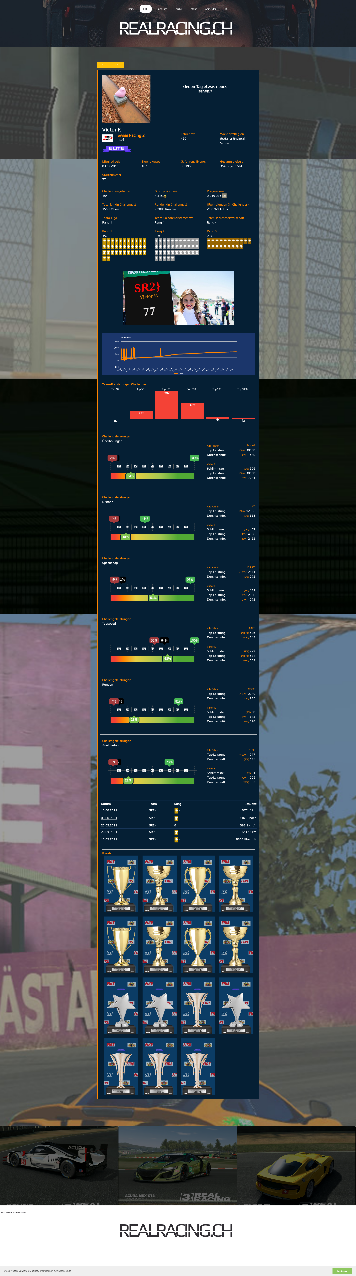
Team (116, 65)
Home (131, 8)
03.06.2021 (109, 818)
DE (226, 8)
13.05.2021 (109, 839)
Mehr (194, 8)
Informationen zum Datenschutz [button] (55, 1271)
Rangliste (162, 8)
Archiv (179, 8)
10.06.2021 (109, 810)
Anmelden (211, 8)
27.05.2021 (109, 825)
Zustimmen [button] (342, 1271)
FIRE (145, 8)
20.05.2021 (109, 832)
